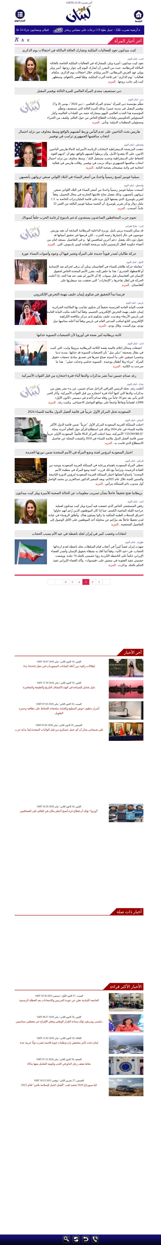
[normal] (22, 39)
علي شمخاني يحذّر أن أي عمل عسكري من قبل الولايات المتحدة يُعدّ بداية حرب (59, 729)
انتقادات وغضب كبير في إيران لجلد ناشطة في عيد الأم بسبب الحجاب (79, 533)
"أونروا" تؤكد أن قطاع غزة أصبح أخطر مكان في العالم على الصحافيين (59, 811)
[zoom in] (17, 39)
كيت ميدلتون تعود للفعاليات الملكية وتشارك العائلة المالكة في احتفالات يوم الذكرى (79, 50)
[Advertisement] (79, 619)
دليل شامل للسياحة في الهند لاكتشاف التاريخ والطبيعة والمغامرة (59, 687)
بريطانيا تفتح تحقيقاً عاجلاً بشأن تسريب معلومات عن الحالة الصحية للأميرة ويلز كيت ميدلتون (79, 493)
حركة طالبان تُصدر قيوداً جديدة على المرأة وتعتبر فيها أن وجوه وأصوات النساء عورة (79, 253)
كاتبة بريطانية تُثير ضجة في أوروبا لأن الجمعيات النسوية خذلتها (79, 335)
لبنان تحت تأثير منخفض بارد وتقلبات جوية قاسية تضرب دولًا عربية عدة (59, 1042)
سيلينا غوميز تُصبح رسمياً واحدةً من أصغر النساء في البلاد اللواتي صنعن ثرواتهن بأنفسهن (79, 177)
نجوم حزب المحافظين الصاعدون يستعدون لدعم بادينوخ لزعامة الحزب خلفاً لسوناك (79, 217)
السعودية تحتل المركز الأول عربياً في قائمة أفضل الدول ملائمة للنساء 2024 (79, 411)
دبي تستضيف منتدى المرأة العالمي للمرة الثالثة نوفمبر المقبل (79, 91)
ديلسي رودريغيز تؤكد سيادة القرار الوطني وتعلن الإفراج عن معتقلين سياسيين (59, 1021)
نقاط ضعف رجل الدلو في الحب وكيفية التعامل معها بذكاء (59, 1063)
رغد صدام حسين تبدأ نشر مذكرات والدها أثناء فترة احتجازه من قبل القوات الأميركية (79, 375)
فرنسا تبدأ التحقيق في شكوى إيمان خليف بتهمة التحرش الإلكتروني (79, 294)
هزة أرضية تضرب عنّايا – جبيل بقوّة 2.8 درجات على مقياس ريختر (109, 29)
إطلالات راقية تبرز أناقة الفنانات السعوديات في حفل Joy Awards (59, 666)
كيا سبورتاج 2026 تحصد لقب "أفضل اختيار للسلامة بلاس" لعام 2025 (59, 1085)
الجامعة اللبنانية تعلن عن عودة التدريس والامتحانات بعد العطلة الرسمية (59, 1000)
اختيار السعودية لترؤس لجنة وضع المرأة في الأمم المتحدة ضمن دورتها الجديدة (79, 452)
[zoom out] (28, 39)
